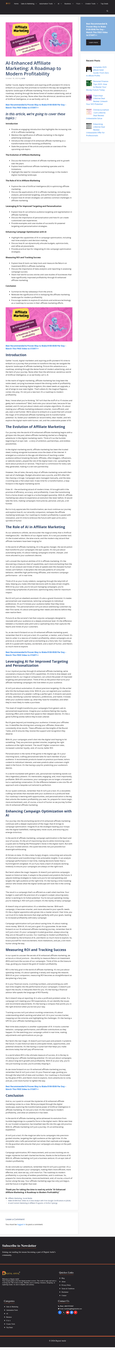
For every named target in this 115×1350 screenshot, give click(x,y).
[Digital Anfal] (8, 3)
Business (67, 4)
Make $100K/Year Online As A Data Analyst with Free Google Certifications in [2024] (39, 1201)
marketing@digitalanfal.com (73, 1309)
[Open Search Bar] (107, 11)
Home (16, 4)
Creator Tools (90, 4)
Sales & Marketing (27, 4)
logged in (21, 1224)
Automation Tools (46, 4)
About (63, 1282)
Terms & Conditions (68, 1288)
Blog (63, 1278)
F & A (78, 4)
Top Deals (104, 4)
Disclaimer (65, 1292)
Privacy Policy (66, 1285)
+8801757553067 (69, 1306)
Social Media (27, 1198)
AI (58, 4)
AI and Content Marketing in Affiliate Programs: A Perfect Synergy (32, 1203)
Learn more (93, 42)
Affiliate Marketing (15, 1198)
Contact (64, 1295)
